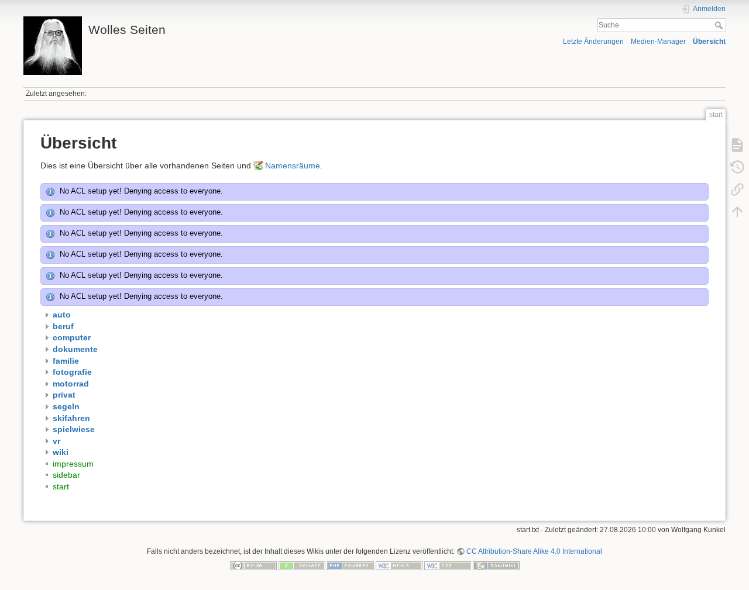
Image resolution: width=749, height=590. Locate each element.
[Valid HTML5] (399, 565)
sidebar (66, 474)
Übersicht (709, 41)
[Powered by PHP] (350, 565)
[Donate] (302, 565)
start (61, 486)
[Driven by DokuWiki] (496, 565)
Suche (720, 25)
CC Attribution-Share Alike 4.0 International (534, 551)
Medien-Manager (658, 41)
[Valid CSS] (447, 565)
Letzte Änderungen (593, 41)
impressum (73, 463)
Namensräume (292, 165)
